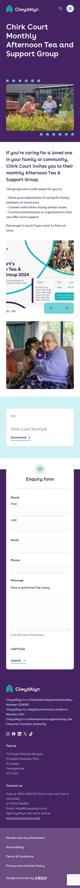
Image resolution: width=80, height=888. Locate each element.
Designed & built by (20, 878)
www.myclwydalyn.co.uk (23, 818)
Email (15, 540)
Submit (16, 660)
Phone (15, 560)
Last (14, 520)
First (14, 504)
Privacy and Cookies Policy (25, 866)
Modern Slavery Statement (25, 838)
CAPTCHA (18, 649)
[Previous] (51, 308)
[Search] (60, 8)
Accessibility (15, 847)
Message (17, 580)
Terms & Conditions (20, 856)
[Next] (66, 308)
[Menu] (70, 8)
